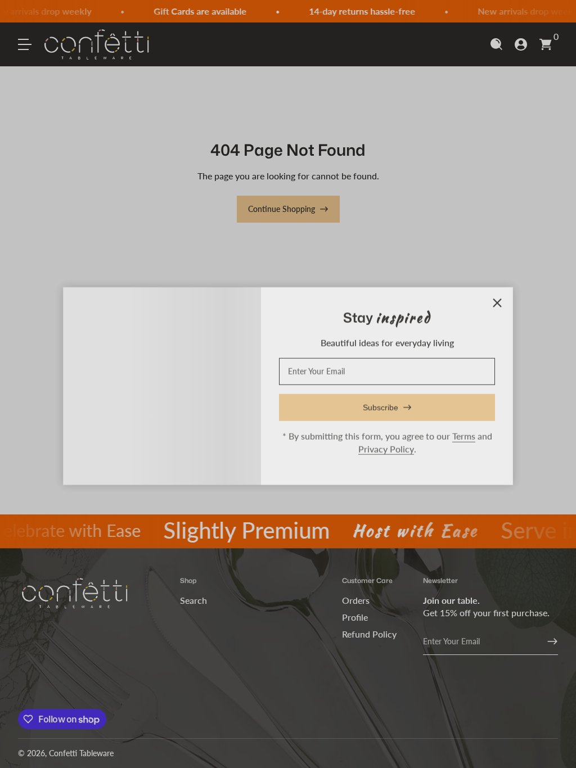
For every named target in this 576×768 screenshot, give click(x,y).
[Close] (497, 300)
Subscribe (380, 405)
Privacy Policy (386, 446)
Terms (463, 433)
